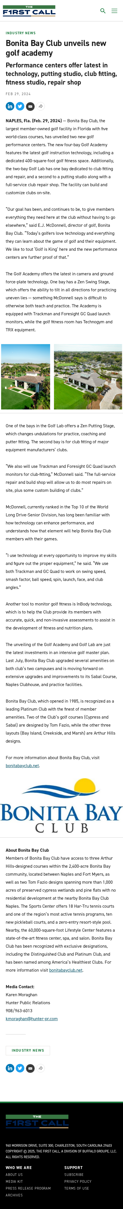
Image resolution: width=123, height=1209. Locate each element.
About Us (14, 1175)
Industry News (21, 33)
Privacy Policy (78, 1182)
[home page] (29, 11)
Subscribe (74, 1175)
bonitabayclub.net (22, 766)
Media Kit (14, 1182)
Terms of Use (76, 1189)
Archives (14, 1196)
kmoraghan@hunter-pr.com (32, 1019)
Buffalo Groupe (95, 1151)
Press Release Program (28, 1189)
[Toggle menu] (114, 11)
